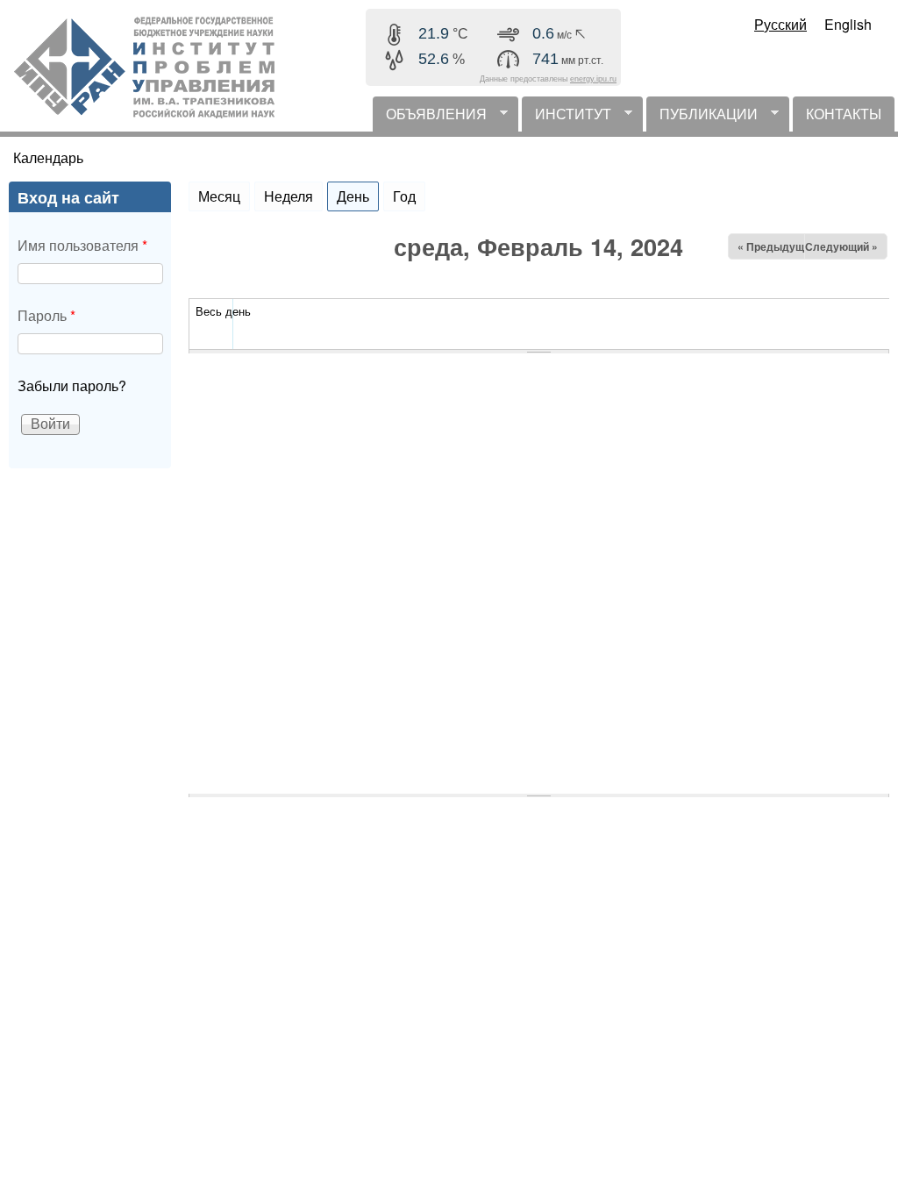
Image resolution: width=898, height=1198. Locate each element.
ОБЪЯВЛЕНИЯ (430, 117)
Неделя (288, 196)
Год (404, 196)
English (848, 24)
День (358, 196)
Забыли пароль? (72, 385)
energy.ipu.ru (593, 79)
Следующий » (841, 246)
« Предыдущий (777, 246)
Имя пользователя (82, 245)
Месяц (219, 196)
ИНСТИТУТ (566, 117)
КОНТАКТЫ (843, 113)
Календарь (48, 157)
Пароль (46, 315)
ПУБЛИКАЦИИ (702, 117)
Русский (780, 24)
